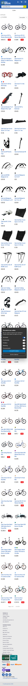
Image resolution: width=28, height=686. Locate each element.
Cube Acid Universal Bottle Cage (5, 312)
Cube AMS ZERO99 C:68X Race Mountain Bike (7, 430)
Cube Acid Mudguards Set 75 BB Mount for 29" (7, 199)
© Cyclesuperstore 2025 (8, 683)
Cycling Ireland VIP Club (8, 648)
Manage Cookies (6, 652)
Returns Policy (6, 642)
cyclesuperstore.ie (7, 678)
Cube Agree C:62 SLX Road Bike (6, 405)
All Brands (5, 634)
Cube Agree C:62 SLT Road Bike (6, 382)
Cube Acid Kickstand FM (20, 152)
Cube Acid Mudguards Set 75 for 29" (20, 199)
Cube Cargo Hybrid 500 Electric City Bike (20, 525)
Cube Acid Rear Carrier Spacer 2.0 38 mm (20, 244)
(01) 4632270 (6, 621)
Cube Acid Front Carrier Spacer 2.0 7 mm (20, 129)
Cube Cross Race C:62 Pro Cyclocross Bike (6, 575)
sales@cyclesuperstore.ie (8, 619)
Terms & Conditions (7, 638)
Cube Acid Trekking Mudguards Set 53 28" (20, 289)
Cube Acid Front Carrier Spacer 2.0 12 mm (6, 129)
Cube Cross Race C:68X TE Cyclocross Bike (6, 599)
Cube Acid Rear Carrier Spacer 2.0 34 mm (6, 244)
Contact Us (5, 628)
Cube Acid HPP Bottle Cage (6, 152)
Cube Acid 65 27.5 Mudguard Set (19, 59)
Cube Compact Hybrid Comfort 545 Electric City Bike (20, 551)
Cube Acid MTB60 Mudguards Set (5, 176)
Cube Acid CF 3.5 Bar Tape (20, 84)
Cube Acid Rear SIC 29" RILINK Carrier (20, 265)
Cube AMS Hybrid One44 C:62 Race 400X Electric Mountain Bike (20, 406)
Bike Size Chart (6, 632)
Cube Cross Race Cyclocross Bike (19, 599)
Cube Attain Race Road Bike (6, 502)
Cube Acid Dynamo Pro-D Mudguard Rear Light (7, 108)
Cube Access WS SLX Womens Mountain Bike (20, 36)
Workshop (5, 630)
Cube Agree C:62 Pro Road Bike (6, 358)
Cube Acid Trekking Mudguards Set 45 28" (6, 289)
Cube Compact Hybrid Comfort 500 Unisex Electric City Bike (6, 551)
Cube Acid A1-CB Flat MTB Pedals (6, 84)
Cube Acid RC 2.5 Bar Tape (6, 222)
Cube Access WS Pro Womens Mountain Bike (6, 36)
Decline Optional (14, 354)
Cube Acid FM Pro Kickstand (19, 108)
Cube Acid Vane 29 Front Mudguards (20, 312)
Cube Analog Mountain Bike (20, 430)
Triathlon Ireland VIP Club (8, 650)
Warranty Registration (7, 644)
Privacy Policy (6, 640)
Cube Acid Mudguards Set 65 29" (20, 176)
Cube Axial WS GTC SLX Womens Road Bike (20, 502)
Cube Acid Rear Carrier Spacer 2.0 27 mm (20, 221)
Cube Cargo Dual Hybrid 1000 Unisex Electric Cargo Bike (6, 526)
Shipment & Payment (7, 636)
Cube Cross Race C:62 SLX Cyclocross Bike (20, 575)
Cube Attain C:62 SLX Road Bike (6, 478)
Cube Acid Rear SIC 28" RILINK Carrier (6, 265)
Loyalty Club (5, 646)
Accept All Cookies (14, 351)
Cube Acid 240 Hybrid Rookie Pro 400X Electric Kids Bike (7, 60)
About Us (5, 626)
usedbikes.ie (14, 678)
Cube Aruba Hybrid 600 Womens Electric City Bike (20, 454)
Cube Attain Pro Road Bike (20, 478)
